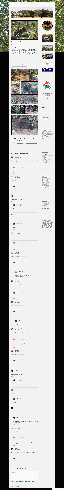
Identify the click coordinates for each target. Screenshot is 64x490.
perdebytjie (16, 280)
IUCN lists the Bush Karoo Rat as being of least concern (19, 66)
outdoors (20, 144)
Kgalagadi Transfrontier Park (45, 185)
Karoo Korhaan (36, 149)
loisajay (16, 448)
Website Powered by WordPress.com (15, 486)
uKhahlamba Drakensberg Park (46, 202)
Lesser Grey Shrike (44, 140)
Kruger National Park (44, 186)
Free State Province (44, 177)
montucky (16, 427)
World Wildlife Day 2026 (45, 152)
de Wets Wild (19, 185)
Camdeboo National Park (14, 149)
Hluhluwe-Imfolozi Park (45, 182)
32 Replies (12, 44)
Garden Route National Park (45, 178)
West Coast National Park (45, 203)
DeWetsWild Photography (47, 95)
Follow (44, 107)
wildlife (22, 144)
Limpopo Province (44, 188)
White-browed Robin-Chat (45, 130)
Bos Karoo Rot (28, 143)
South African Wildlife (20, 143)
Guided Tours (43, 181)
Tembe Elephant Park (44, 201)
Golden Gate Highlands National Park (46, 180)
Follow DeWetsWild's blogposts (46, 98)
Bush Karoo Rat (32, 143)
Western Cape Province (45, 204)
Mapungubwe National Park (45, 189)
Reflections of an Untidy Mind (19, 389)
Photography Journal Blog (19, 328)
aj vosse (16, 156)
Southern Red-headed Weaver (46, 136)
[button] (20, 75)
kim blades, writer (17, 350)
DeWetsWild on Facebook (45, 112)
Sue (15, 301)
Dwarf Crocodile (44, 135)
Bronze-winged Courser (45, 139)
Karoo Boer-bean (44, 137)
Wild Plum (43, 138)
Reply (14, 173)
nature (17, 144)
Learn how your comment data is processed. (28, 481)
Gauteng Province (44, 179)
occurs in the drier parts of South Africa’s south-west (24, 49)
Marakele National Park (45, 190)
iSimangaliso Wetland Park (45, 183)
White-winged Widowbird (45, 141)
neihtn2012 (16, 195)
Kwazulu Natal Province (45, 187)
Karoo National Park (44, 184)
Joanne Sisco (17, 252)
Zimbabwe (43, 205)
